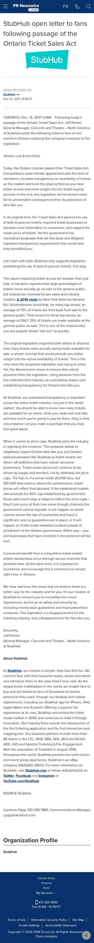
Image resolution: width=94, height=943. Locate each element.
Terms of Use (17, 920)
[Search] (88, 6)
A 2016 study (27, 299)
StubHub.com (36, 770)
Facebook (23, 775)
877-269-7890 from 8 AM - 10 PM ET (46, 904)
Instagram (47, 775)
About (46, 888)
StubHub (14, 670)
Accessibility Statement (60, 925)
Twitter (8, 775)
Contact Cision (46, 878)
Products (46, 883)
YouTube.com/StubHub (21, 780)
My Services (45, 893)
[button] (47, 59)
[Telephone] (77, 6)
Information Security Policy (49, 920)
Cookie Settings (29, 925)
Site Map (78, 920)
